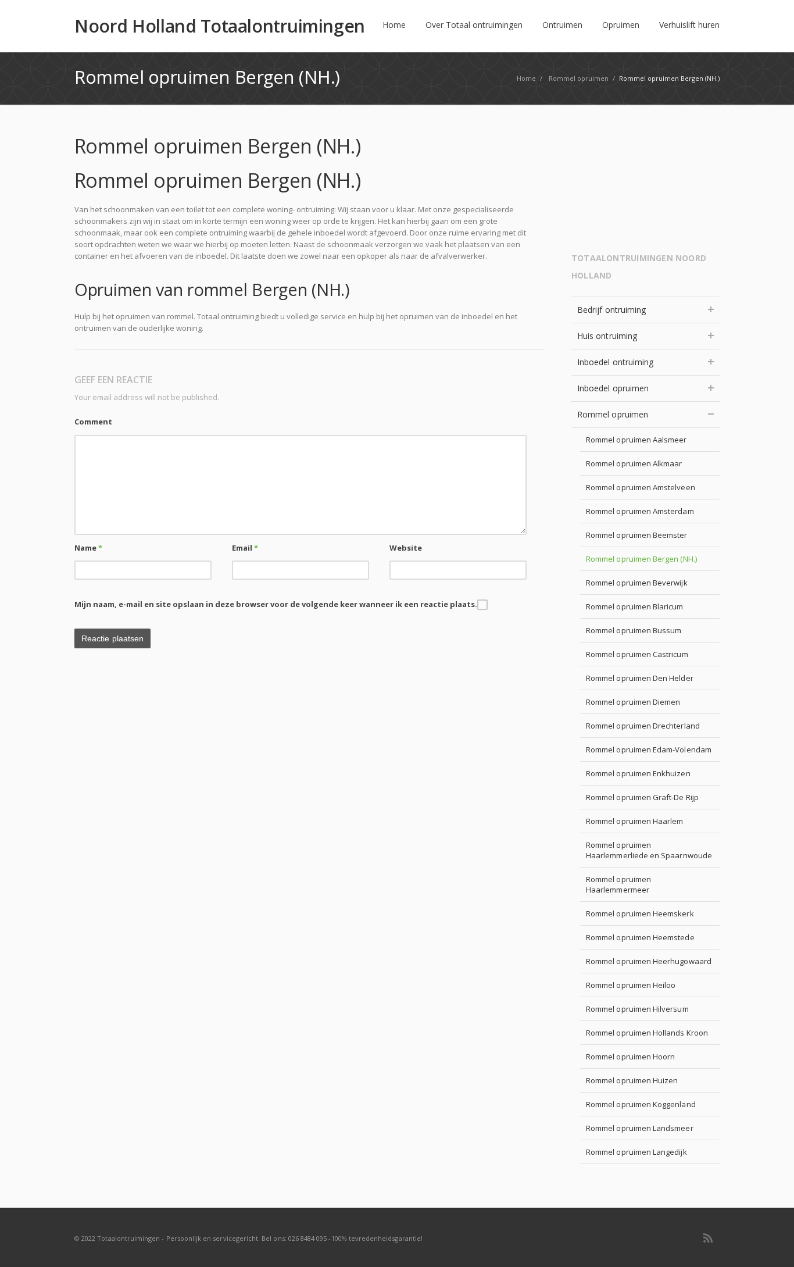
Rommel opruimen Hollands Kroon (647, 1032)
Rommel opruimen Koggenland (641, 1104)
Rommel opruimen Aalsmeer (636, 439)
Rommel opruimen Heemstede (640, 937)
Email (245, 548)
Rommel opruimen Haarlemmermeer (618, 884)
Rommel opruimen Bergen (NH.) (641, 559)
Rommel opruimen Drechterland (643, 725)
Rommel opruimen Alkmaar (634, 463)
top (770, 1243)
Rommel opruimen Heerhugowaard (648, 961)
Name (88, 548)
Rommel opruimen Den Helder (639, 678)
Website (405, 548)
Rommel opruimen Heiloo (630, 985)
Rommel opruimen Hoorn (630, 1056)
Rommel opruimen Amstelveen (640, 487)
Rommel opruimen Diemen (633, 702)
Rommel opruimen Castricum (637, 654)
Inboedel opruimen (613, 388)
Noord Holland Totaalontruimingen (219, 26)
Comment (93, 421)
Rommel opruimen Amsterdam (640, 511)
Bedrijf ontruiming (611, 309)
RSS (708, 1238)
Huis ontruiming (607, 335)
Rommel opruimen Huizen (632, 1080)
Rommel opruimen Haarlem (635, 821)
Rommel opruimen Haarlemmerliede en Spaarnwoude (649, 850)
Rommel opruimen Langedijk (636, 1152)
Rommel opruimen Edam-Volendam (648, 749)
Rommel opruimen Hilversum (637, 1009)
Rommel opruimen (612, 414)
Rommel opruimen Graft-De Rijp (642, 797)
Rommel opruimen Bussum (633, 630)
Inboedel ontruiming (615, 361)
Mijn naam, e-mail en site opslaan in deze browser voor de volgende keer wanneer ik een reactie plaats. (275, 604)
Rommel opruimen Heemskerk (640, 913)
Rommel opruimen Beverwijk (637, 582)
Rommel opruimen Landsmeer (639, 1128)
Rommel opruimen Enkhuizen (638, 773)
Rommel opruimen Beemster (637, 535)
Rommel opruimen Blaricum (635, 606)
